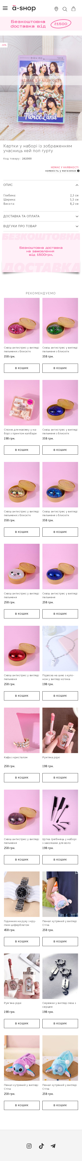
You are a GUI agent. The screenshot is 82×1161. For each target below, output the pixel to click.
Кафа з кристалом (16, 757)
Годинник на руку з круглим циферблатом (20, 923)
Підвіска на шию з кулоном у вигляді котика (58, 677)
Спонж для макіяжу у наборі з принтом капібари (20, 431)
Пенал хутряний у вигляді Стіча (59, 923)
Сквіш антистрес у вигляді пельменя (21, 595)
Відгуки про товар (20, 226)
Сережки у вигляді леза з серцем (59, 1005)
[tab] (41, 183)
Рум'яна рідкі (51, 757)
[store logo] (24, 8)
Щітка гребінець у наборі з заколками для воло (59, 841)
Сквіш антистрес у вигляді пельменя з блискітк (21, 349)
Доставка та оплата (21, 216)
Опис (8, 185)
